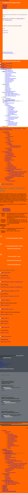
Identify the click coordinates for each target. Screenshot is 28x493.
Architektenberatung (10, 99)
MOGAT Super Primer (6, 341)
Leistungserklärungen (13, 111)
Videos (6, 104)
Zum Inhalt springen (4, 0)
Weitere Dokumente (12, 114)
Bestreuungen (11, 154)
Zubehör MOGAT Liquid (15, 175)
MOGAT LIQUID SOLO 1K (7, 314)
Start (1, 128)
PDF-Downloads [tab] (7, 209)
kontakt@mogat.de (8, 19)
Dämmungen (8, 75)
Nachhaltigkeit (11, 113)
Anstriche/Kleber (11, 181)
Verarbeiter (7, 120)
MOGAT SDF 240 (5, 332)
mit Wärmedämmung (15, 147)
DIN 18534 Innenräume (10, 96)
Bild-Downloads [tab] (6, 210)
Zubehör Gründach (12, 166)
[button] (4, 71)
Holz (9, 135)
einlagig (10, 143)
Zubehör (7, 83)
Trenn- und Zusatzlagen (10, 72)
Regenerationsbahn (9, 159)
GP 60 (9, 163)
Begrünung (7, 90)
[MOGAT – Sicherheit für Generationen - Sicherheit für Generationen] (6, 67)
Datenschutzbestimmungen (9, 491)
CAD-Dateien (11, 108)
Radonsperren (8, 82)
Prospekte (10, 106)
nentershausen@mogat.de (10, 402)
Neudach (7, 86)
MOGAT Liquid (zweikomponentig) (16, 173)
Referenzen (5, 126)
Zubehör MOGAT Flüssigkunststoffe (16, 176)
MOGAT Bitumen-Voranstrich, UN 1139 (10, 296)
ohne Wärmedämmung (15, 145)
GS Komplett (11, 165)
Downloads (7, 105)
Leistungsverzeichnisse (13, 117)
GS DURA (10, 164)
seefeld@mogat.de (8, 416)
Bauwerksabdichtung (8, 92)
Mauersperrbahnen (9, 80)
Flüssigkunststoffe (9, 79)
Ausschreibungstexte (13, 118)
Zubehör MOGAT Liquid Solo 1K (17, 172)
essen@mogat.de (8, 388)
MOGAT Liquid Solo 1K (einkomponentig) (17, 171)
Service (4, 97)
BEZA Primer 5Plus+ (5, 277)
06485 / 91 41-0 (6, 401)
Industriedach (8, 89)
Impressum (5, 490)
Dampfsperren (8, 73)
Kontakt (5, 8)
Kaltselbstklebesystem (10, 91)
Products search (6, 453)
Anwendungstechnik (10, 100)
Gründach (7, 77)
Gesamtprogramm (7, 69)
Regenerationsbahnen (10, 76)
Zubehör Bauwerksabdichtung (15, 169)
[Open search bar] (3, 99)
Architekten (7, 115)
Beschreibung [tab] (6, 208)
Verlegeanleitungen (12, 112)
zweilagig (10, 144)
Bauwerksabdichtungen (10, 78)
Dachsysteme (6, 84)
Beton (9, 134)
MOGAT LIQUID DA (5, 305)
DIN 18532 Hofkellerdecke (11, 93)
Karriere (5, 7)
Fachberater (8, 98)
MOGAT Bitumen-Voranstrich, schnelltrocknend (11, 287)
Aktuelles (5, 6)
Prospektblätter (11, 107)
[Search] (4, 102)
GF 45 (9, 162)
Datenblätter (10, 110)
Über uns (5, 5)
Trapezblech (11, 136)
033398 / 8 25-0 (6, 415)
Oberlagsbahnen (9, 70)
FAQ (6, 101)
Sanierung (7, 87)
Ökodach (7, 85)
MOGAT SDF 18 (4, 323)
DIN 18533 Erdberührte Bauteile (12, 94)
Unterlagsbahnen (9, 71)
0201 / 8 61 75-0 (6, 387)
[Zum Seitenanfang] (0, 425)
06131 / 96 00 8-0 (20, 18)
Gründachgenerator (9, 103)
